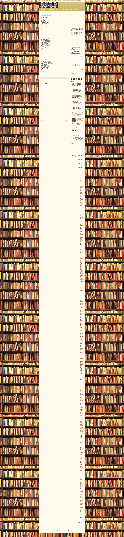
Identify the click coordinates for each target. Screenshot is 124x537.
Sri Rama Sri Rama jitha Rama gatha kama (81, 341)
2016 (80, 168)
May (80, 181)
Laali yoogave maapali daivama (81, 257)
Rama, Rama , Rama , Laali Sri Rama (81, 253)
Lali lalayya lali (81, 267)
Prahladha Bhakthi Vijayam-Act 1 (81, 199)
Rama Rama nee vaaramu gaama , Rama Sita (81, 500)
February (81, 515)
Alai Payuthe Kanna (75, 89)
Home (54, 120)
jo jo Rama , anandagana (81, 240)
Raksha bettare (81, 247)
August (81, 178)
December (81, 171)
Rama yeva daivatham (81, 431)
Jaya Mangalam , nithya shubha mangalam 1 (81, 291)
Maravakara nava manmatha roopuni (81, 361)
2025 (80, 156)
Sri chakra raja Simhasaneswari (76, 95)
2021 (80, 162)
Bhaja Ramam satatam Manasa (81, 488)
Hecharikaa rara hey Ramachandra (81, 304)
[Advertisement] (54, 112)
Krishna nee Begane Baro (75, 107)
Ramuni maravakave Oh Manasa (81, 457)
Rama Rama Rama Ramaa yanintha (81, 421)
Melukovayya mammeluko (81, 237)
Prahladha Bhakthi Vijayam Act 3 (81, 206)
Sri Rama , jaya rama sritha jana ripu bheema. (81, 336)
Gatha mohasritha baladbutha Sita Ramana (81, 395)
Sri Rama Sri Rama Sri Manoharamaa (81, 425)
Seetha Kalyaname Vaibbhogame (76, 83)
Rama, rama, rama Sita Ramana (81, 485)
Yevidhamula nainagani (81, 381)
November (81, 173)
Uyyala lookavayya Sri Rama (81, 261)
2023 (80, 159)
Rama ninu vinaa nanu (81, 410)
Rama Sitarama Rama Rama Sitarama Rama (81, 390)
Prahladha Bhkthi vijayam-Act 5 (81, 214)
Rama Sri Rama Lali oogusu (81, 264)
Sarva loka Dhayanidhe (81, 492)
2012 (80, 522)
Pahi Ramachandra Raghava (81, 441)
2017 (80, 167)
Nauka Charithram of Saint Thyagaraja (81, 218)
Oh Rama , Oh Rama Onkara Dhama (81, 370)
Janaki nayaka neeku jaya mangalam (81, 228)
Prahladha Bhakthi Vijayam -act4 (81, 210)
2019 (80, 164)
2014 (80, 519)
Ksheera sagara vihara (81, 250)
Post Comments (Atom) (47, 122)
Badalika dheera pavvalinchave (81, 273)
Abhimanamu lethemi (81, 465)
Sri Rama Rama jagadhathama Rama (81, 374)
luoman (64, 530)
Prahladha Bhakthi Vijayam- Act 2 (81, 203)
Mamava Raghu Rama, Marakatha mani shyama (81, 319)
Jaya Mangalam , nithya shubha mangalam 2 (81, 286)
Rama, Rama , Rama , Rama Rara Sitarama (81, 461)
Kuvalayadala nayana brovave (81, 428)
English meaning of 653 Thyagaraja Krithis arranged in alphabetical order (79, 119)
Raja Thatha (74, 155)
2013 (80, 521)
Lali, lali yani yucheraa (81, 269)
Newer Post (42, 120)
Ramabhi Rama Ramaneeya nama (81, 471)
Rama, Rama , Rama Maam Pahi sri (81, 314)
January (81, 517)
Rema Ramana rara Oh (81, 413)
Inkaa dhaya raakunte (81, 444)
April (81, 182)
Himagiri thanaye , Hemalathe (76, 132)
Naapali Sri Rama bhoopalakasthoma (81, 296)
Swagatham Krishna (75, 101)
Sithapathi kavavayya (81, 383)
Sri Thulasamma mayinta (81, 357)
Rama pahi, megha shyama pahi (81, 478)
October (81, 175)
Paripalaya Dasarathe (81, 408)
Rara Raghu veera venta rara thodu (81, 353)
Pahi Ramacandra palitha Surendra (81, 400)
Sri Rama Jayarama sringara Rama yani (81, 437)
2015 (80, 170)
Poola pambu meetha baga (81, 276)
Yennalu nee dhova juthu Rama (81, 482)
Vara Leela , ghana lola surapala (81, 386)
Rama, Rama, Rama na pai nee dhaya (81, 324)
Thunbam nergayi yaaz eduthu (76, 126)
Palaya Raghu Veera (81, 367)
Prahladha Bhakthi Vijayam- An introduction (81, 194)
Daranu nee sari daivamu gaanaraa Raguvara (81, 332)
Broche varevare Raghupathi (81, 467)
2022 (80, 160)
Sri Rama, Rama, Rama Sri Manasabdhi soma (81, 244)
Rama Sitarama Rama (81, 433)
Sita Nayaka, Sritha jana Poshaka (81, 504)
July (80, 180)
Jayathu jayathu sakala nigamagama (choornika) (81, 310)
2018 (80, 166)
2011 (80, 523)
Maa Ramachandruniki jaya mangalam (81, 224)
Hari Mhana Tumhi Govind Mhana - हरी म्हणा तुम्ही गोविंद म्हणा (77, 113)
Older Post (66, 120)
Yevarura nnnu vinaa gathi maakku (81, 417)
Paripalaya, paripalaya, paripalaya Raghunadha (81, 509)
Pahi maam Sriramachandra (81, 475)
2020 (80, 163)
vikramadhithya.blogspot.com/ (77, 65)
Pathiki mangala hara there (81, 279)
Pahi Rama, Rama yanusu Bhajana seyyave (81, 496)
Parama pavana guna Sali (81, 328)
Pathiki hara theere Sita (81, 282)
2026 (80, 155)
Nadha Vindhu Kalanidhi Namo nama (78, 137)
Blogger (69, 530)
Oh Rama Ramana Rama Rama (81, 378)
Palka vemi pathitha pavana (81, 364)
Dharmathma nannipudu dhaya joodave (81, 453)
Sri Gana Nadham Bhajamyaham (81, 190)
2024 (80, 158)
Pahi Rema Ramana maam (81, 345)
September (81, 176)
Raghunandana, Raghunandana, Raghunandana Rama (81, 448)
